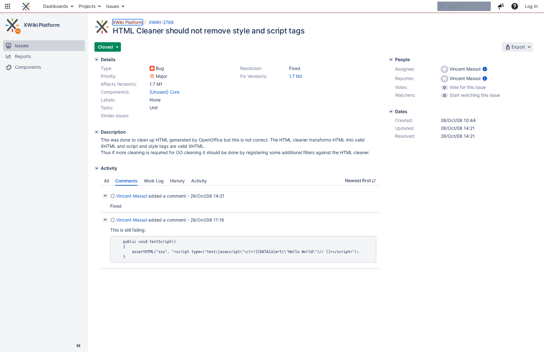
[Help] (515, 6)
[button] (7, 6)
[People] (391, 59)
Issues (112, 6)
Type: (106, 68)
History (177, 180)
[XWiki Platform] (12, 25)
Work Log (154, 180)
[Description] (96, 132)
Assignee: (405, 69)
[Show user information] (484, 69)
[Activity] (96, 168)
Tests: (107, 107)
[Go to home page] (26, 6)
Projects (87, 6)
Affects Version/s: (119, 84)
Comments (126, 180)
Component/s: (115, 92)
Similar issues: (115, 115)
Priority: (108, 76)
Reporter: (404, 78)
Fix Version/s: (253, 76)
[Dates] (391, 111)
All (106, 180)
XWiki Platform (42, 24)
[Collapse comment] (105, 195)
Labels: (108, 99)
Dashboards (55, 6)
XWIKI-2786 (161, 22)
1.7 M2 (295, 76)
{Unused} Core (164, 92)
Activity (199, 180)
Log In (531, 6)
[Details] (96, 59)
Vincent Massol (131, 196)
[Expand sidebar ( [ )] (78, 345)
